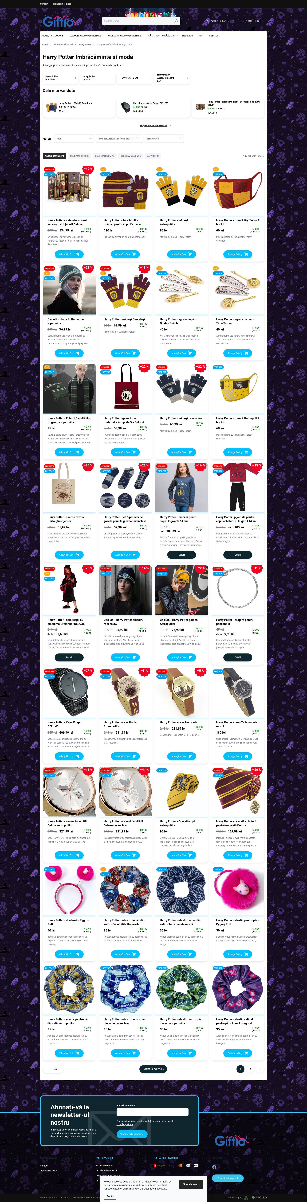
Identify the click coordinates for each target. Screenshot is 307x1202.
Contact (44, 4)
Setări (110, 1196)
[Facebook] (214, 1166)
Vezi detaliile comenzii (106, 1170)
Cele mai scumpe (104, 156)
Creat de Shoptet (234, 1197)
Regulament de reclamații (108, 1175)
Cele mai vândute (131, 156)
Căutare (176, 21)
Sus (55, 1069)
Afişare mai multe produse (153, 125)
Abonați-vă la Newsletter (132, 1134)
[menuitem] (54, 35)
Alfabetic (153, 156)
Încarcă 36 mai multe (153, 1069)
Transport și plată (62, 4)
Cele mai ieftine (79, 156)
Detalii (182, 554)
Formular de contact (228, 1178)
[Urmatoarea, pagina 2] (250, 1069)
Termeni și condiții (104, 1165)
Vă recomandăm (54, 156)
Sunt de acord (191, 1184)
